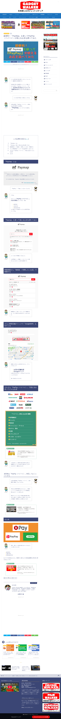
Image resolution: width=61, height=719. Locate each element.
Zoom (53, 17)
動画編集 (42, 14)
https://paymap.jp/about (29, 182)
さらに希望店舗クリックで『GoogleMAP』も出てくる (21, 148)
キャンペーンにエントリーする (40, 716)
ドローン (4, 17)
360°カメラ (35, 14)
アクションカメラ (26, 14)
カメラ (14, 17)
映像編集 (47, 73)
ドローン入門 (48, 59)
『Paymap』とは (13, 143)
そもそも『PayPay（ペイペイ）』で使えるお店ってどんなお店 (22, 151)
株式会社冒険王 (28, 683)
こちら (25, 707)
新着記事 (4, 14)
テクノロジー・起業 (33, 17)
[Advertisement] (25, 72)
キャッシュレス (22, 17)
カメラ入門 (47, 70)
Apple (10, 14)
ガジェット (49, 14)
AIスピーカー (48, 78)
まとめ (11, 153)
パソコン (17, 14)
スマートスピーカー (45, 17)
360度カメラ (48, 67)
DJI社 (56, 14)
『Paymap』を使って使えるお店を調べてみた (20, 145)
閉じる (27, 139)
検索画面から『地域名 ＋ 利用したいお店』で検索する (21, 146)
